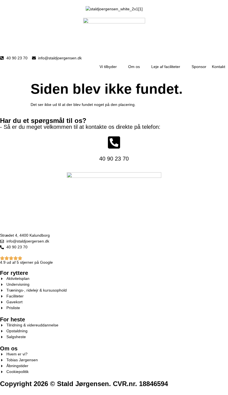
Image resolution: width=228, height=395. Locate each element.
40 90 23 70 (114, 159)
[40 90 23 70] (114, 142)
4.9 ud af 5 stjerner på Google (26, 262)
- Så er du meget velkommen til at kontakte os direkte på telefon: (80, 127)
